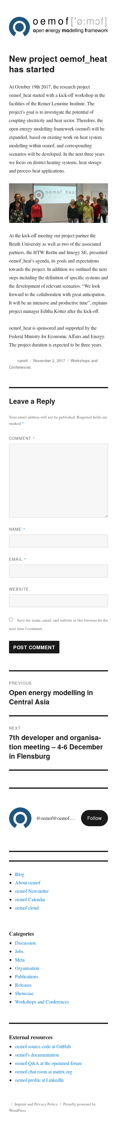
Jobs (19, 951)
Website (19, 589)
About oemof (27, 882)
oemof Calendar (30, 899)
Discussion (25, 943)
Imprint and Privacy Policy (36, 1104)
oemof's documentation (37, 1055)
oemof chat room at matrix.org (43, 1071)
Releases (23, 985)
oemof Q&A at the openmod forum (48, 1063)
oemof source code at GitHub (43, 1046)
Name (17, 529)
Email (17, 559)
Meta (20, 959)
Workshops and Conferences (42, 1001)
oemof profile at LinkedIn (39, 1080)
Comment (22, 438)
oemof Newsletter (32, 891)
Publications (26, 976)
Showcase (24, 993)
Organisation (27, 968)
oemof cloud (27, 907)
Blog (19, 874)
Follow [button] (94, 817)
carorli (22, 360)
